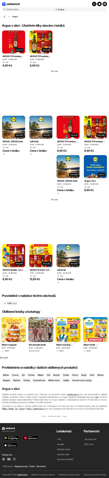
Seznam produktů (65, 459)
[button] (99, 4)
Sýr (23, 375)
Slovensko (41, 466)
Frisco (75, 375)
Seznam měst (63, 454)
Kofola (31, 375)
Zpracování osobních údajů (95, 474)
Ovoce (15, 375)
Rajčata (16, 380)
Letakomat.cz (73, 394)
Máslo (6, 375)
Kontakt (60, 444)
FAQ (59, 439)
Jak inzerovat (90, 439)
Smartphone (39, 380)
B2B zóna (88, 444)
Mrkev (100, 375)
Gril (48, 375)
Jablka (66, 380)
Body (83, 375)
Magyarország (20, 466)
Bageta (6, 380)
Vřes (92, 375)
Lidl (12, 303)
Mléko (40, 375)
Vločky (26, 380)
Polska (32, 466)
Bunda (56, 375)
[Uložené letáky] (94, 4)
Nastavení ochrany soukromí (43, 474)
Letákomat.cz (22, 474)
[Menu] (104, 4)
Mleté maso (54, 380)
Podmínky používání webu (69, 474)
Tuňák (66, 375)
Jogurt (21, 408)
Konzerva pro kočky (82, 380)
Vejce (29, 408)
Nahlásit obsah (63, 449)
